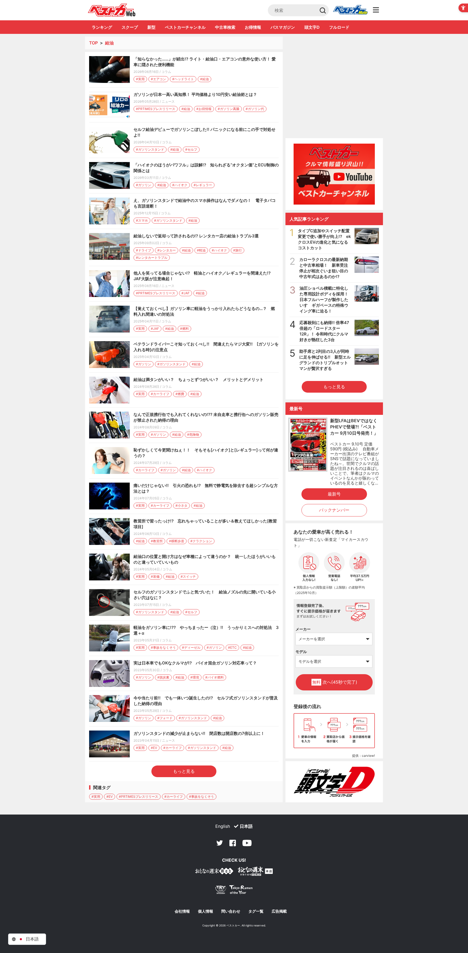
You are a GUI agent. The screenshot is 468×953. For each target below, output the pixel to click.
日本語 (246, 826)
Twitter (219, 843)
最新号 (334, 494)
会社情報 (182, 911)
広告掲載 (279, 911)
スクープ (130, 27)
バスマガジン (283, 27)
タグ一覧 (256, 911)
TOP (93, 43)
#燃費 (180, 394)
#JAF (185, 293)
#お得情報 (204, 109)
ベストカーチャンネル (185, 27)
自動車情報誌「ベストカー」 (112, 10)
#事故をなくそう (163, 647)
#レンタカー (166, 250)
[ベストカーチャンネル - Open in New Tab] (334, 174)
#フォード (165, 718)
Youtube (247, 843)
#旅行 (237, 250)
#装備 (155, 576)
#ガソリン (143, 185)
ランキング (102, 27)
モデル (301, 651)
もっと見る (184, 771)
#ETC (232, 647)
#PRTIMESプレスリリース (155, 109)
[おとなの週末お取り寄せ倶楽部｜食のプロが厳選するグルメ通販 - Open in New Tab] (214, 872)
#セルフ (191, 149)
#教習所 (157, 541)
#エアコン (158, 79)
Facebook (232, 843)
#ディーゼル (191, 647)
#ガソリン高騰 (228, 109)
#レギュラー (203, 185)
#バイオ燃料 (214, 677)
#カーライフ (160, 394)
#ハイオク (179, 185)
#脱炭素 (163, 677)
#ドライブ (143, 250)
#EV (154, 748)
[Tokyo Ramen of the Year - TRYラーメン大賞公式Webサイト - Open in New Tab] (234, 891)
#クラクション (201, 541)
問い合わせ (230, 911)
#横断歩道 (176, 541)
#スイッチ (188, 576)
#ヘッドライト (183, 79)
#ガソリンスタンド (150, 149)
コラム (166, 72)
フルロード (339, 27)
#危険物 (193, 434)
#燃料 (184, 329)
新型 (151, 27)
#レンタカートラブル (151, 258)
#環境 (194, 677)
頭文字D (312, 27)
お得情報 (253, 27)
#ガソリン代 (255, 109)
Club (350, 10)
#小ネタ (181, 505)
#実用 (140, 79)
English (222, 826)
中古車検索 (225, 27)
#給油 (204, 79)
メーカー (303, 629)
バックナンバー (334, 510)
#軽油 (201, 250)
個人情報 (205, 911)
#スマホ (142, 220)
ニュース (168, 101)
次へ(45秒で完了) (334, 682)
